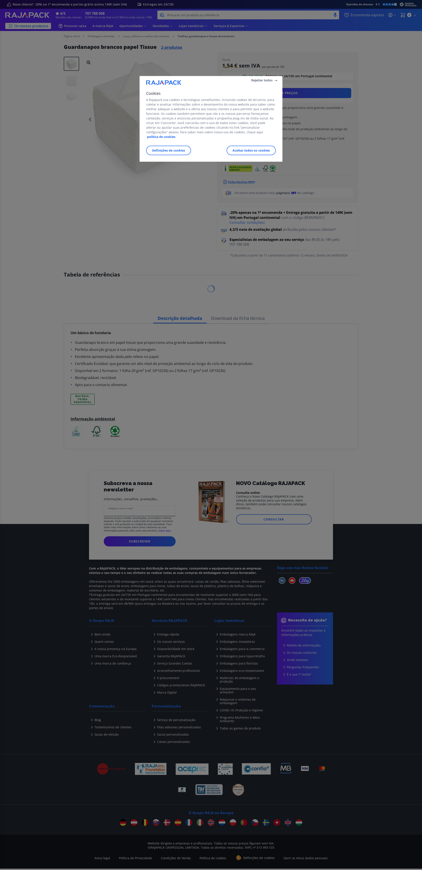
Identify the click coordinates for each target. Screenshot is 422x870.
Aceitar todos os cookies (251, 150)
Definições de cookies (168, 150)
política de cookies (161, 137)
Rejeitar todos (262, 80)
